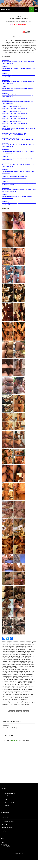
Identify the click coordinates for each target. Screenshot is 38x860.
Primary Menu (36, 9)
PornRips (5, 9)
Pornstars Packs (9, 802)
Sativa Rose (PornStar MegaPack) (12, 720)
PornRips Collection (9, 793)
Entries (4, 844)
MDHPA (7, 799)
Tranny (26, 711)
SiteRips (7, 805)
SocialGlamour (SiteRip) (10, 727)
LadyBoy (12, 711)
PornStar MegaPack (7, 827)
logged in (14, 740)
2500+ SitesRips (19, 853)
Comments (5, 845)
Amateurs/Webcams (10, 796)
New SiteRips (4, 817)
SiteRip (19, 16)
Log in (2, 842)
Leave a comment (26, 21)
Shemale (19, 711)
